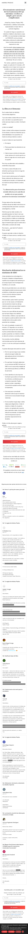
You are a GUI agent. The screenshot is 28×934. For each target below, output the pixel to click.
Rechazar (11, 931)
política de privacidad (14, 86)
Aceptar (4, 931)
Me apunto (14, 92)
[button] (25, 2)
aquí (23, 472)
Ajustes (18, 931)
